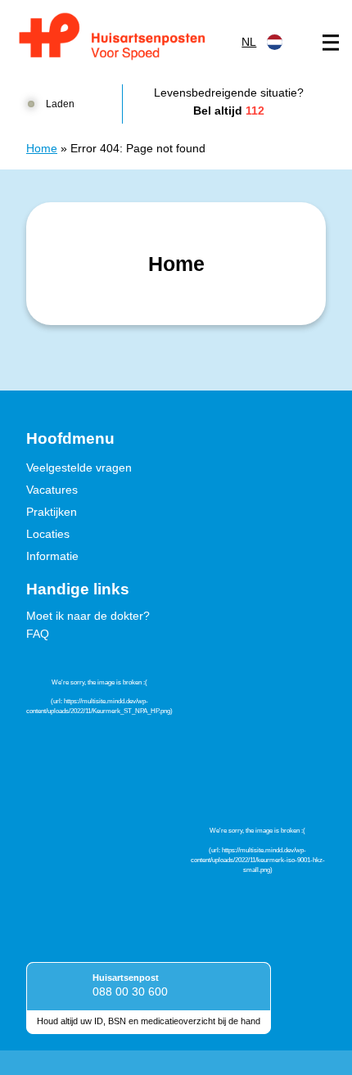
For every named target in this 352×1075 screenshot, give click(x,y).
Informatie (52, 555)
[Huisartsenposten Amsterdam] (122, 38)
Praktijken (51, 511)
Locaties (48, 533)
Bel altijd (228, 110)
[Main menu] (331, 42)
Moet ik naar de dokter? (88, 615)
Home (41, 148)
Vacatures (52, 489)
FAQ (37, 633)
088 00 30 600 (130, 991)
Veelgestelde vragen (79, 467)
